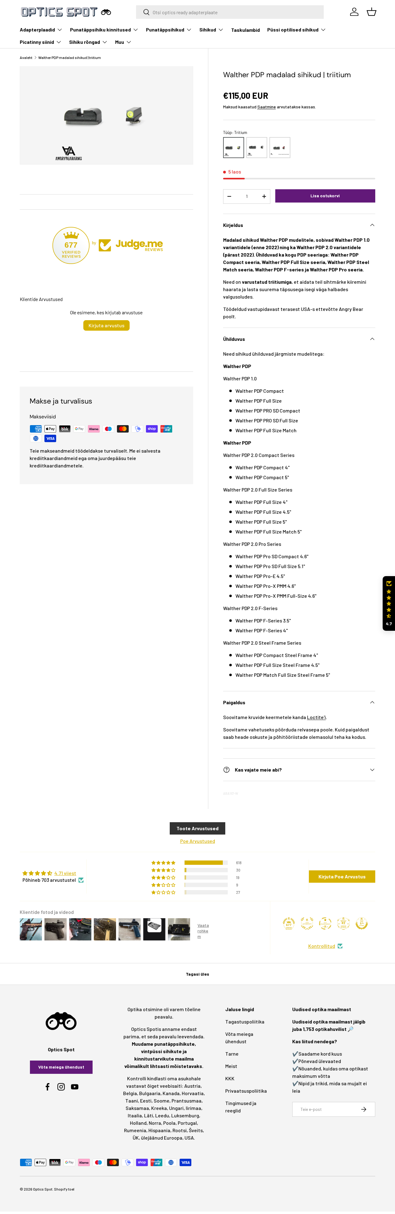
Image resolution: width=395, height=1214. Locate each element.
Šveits (196, 1130)
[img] (53, 873)
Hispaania (159, 1130)
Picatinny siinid (37, 42)
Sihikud (207, 29)
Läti (148, 1115)
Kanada (171, 1093)
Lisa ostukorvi (325, 195)
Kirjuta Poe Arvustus (342, 876)
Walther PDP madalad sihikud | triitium (69, 57)
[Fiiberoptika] (279, 147)
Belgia (130, 1093)
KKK (230, 1078)
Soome (161, 1100)
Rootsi (180, 1130)
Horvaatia (193, 1093)
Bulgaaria (149, 1093)
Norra (155, 1123)
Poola (169, 1123)
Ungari (176, 1108)
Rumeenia (135, 1130)
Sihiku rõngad (84, 42)
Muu (119, 42)
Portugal (187, 1123)
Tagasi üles (197, 974)
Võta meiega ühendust (61, 1067)
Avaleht (26, 57)
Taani (131, 1100)
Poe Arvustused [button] (197, 841)
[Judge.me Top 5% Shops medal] (362, 923)
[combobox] (230, 12)
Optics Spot (42, 1189)
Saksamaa (137, 1108)
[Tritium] (233, 147)
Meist (231, 1066)
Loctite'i (316, 717)
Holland (138, 1123)
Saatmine (266, 106)
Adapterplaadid (37, 29)
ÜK (136, 1138)
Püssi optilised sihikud (292, 29)
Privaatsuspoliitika (246, 1091)
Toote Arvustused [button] (197, 828)
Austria (192, 1086)
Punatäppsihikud (165, 29)
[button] (389, 603)
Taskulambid (245, 30)
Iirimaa (193, 1108)
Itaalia (135, 1115)
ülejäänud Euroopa (161, 1138)
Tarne (232, 1054)
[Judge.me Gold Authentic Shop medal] (307, 923)
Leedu (162, 1115)
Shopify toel (64, 1189)
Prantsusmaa (187, 1100)
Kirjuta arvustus (106, 325)
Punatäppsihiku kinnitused (100, 29)
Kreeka (159, 1108)
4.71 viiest (65, 873)
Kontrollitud (321, 946)
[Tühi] (256, 147)
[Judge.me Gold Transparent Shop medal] (325, 923)
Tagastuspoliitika (244, 1021)
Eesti (146, 1100)
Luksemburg (185, 1115)
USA (189, 1138)
